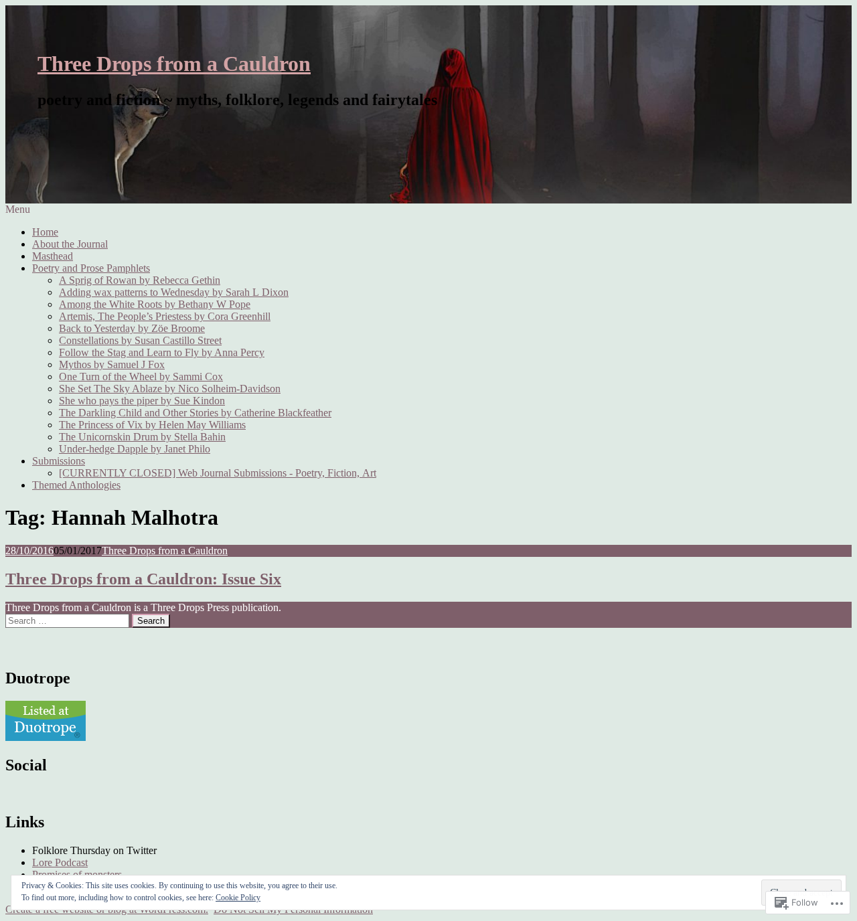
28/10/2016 (29, 550)
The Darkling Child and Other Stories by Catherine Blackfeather (195, 412)
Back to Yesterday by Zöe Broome (132, 328)
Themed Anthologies (76, 485)
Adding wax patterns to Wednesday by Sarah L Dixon (174, 292)
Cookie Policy (238, 897)
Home (45, 232)
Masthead (52, 256)
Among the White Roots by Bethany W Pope (154, 304)
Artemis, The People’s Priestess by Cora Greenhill (164, 316)
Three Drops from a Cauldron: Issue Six (143, 579)
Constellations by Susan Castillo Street (140, 340)
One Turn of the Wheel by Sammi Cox (141, 376)
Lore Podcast (60, 862)
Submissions (58, 461)
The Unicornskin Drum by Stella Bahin (142, 436)
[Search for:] (68, 620)
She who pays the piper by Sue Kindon (142, 400)
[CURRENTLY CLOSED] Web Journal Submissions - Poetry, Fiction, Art (217, 473)
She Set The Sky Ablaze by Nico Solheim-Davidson (170, 388)
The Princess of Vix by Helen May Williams (152, 424)
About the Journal (70, 244)
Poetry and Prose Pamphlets (91, 268)
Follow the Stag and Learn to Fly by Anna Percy (161, 352)
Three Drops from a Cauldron (174, 64)
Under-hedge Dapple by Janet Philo (134, 448)
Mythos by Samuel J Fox (112, 364)
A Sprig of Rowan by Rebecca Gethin (139, 280)
